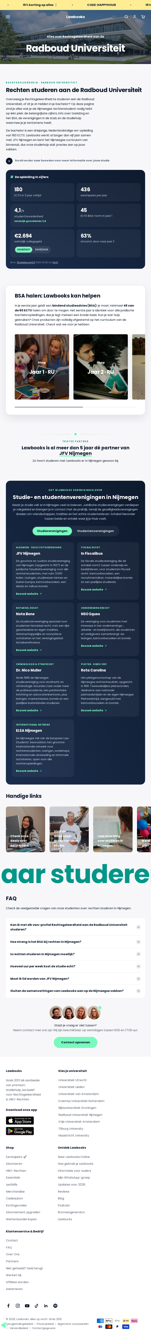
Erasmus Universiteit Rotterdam (81, 1101)
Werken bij (13, 1275)
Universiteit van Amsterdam (78, 1094)
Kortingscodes (16, 1205)
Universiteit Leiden (71, 1087)
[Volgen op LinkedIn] (45, 1305)
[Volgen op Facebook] (8, 1305)
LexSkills (11, 1184)
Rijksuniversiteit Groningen (77, 1108)
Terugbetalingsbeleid (19, 1324)
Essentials (13, 1177)
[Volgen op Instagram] (17, 1305)
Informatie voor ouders (74, 1171)
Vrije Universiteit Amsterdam (79, 1122)
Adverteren (14, 1289)
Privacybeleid (45, 1324)
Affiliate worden (17, 1282)
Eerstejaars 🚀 (16, 1157)
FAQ (9, 1247)
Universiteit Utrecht (72, 1080)
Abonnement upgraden (23, 1212)
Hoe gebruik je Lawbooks (75, 1164)
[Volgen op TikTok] (36, 1305)
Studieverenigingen (52, 531)
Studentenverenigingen (95, 531)
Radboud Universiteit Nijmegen (80, 1115)
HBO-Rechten (16, 1171)
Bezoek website (27, 594)
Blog (61, 1198)
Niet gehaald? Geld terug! (24, 1268)
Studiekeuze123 (26, 262)
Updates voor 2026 (71, 1184)
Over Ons (13, 1254)
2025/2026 (41, 249)
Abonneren (14, 1164)
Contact (12, 1240)
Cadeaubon (14, 1198)
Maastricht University (73, 1135)
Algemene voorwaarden (73, 1324)
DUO (55, 262)
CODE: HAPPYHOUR (81, 5)
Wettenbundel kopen (21, 1219)
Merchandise (15, 1191)
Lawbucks (65, 1219)
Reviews (63, 1191)
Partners (12, 1261)
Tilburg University (70, 1129)
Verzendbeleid (19, 1328)
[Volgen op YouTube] (27, 1305)
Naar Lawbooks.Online (74, 1157)
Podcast (64, 1205)
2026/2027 (23, 249)
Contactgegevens (43, 1328)
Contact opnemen (75, 1042)
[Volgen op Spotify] (55, 1305)
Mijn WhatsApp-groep (74, 1177)
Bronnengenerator (71, 1212)
